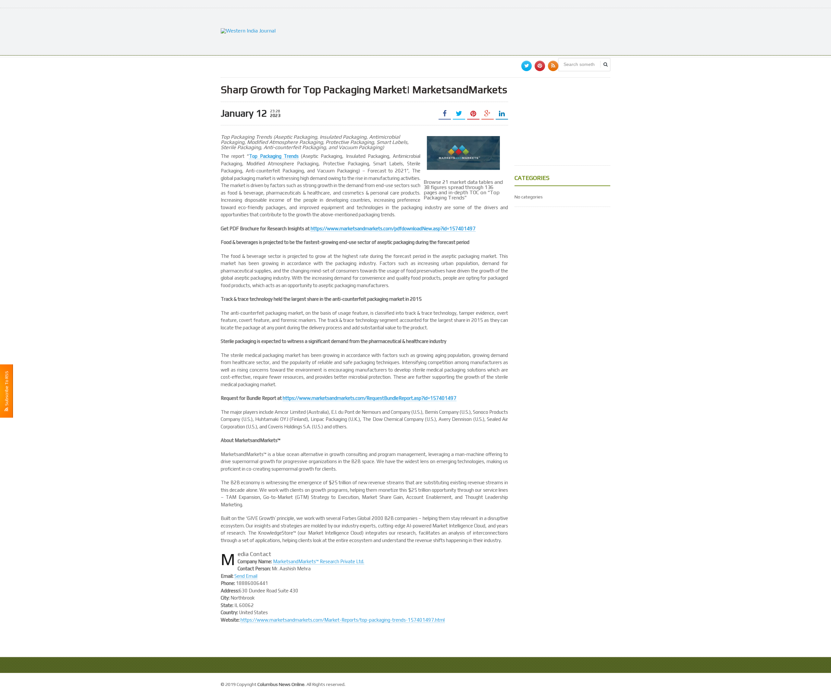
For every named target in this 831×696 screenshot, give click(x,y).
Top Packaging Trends (273, 156)
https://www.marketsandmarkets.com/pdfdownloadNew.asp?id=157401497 (393, 228)
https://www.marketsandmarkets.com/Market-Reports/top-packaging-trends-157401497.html (343, 620)
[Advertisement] (492, 30)
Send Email (245, 576)
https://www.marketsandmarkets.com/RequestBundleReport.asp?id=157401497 (369, 398)
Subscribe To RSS (6, 389)
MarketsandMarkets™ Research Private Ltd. (318, 561)
